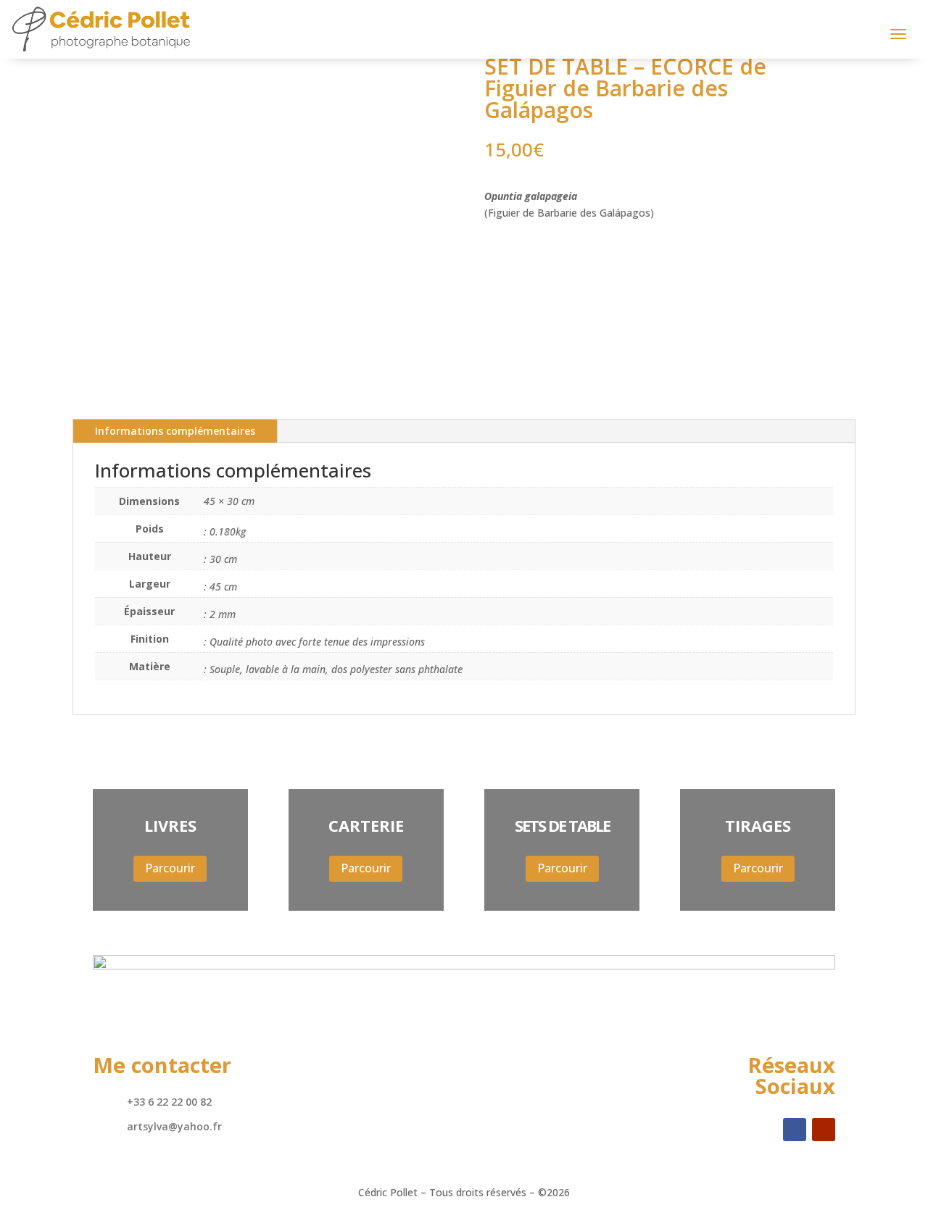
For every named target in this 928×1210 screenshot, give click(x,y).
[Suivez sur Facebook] (794, 1129)
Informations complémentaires (175, 431)
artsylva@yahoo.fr (174, 1126)
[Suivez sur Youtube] (823, 1129)
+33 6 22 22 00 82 (169, 1102)
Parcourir (170, 868)
